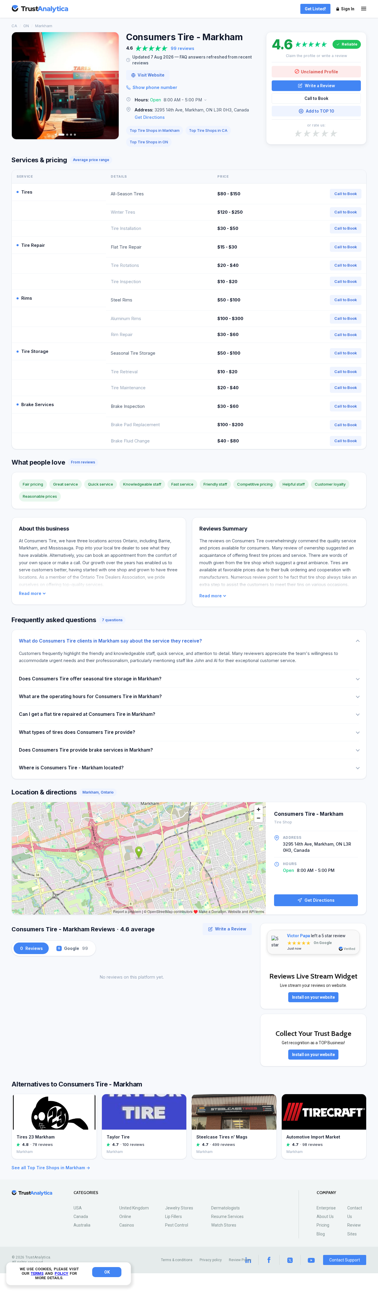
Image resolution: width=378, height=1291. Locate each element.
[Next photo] (110, 85)
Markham (43, 25)
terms (37, 1273)
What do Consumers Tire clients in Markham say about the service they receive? (110, 641)
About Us (325, 1216)
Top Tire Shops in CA (208, 130)
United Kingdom (134, 1208)
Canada (81, 1216)
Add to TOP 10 (320, 111)
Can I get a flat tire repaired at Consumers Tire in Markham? (87, 714)
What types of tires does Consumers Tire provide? (77, 732)
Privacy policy (211, 1260)
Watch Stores (223, 1225)
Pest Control (176, 1225)
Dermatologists (225, 1208)
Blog (321, 1234)
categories (86, 1192)
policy (61, 1273)
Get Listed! (315, 9)
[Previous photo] (20, 85)
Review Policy (240, 1260)
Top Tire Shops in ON (149, 142)
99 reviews (182, 48)
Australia (82, 1225)
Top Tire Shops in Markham (155, 130)
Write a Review (320, 85)
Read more (30, 593)
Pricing (323, 1225)
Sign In (347, 9)
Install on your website (313, 997)
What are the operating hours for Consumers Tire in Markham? (90, 696)
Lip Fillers (173, 1216)
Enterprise (326, 1208)
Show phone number (155, 87)
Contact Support (344, 1260)
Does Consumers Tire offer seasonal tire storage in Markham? (90, 679)
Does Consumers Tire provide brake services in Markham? (86, 750)
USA (78, 1208)
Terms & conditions (177, 1260)
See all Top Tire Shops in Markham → (51, 1167)
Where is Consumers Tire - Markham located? (71, 768)
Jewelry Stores (179, 1208)
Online (125, 1216)
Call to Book (316, 98)
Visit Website (151, 75)
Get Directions (150, 117)
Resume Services (227, 1216)
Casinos (126, 1225)
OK (107, 1272)
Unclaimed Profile (319, 71)
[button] (192, 100)
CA (14, 25)
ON (26, 25)
